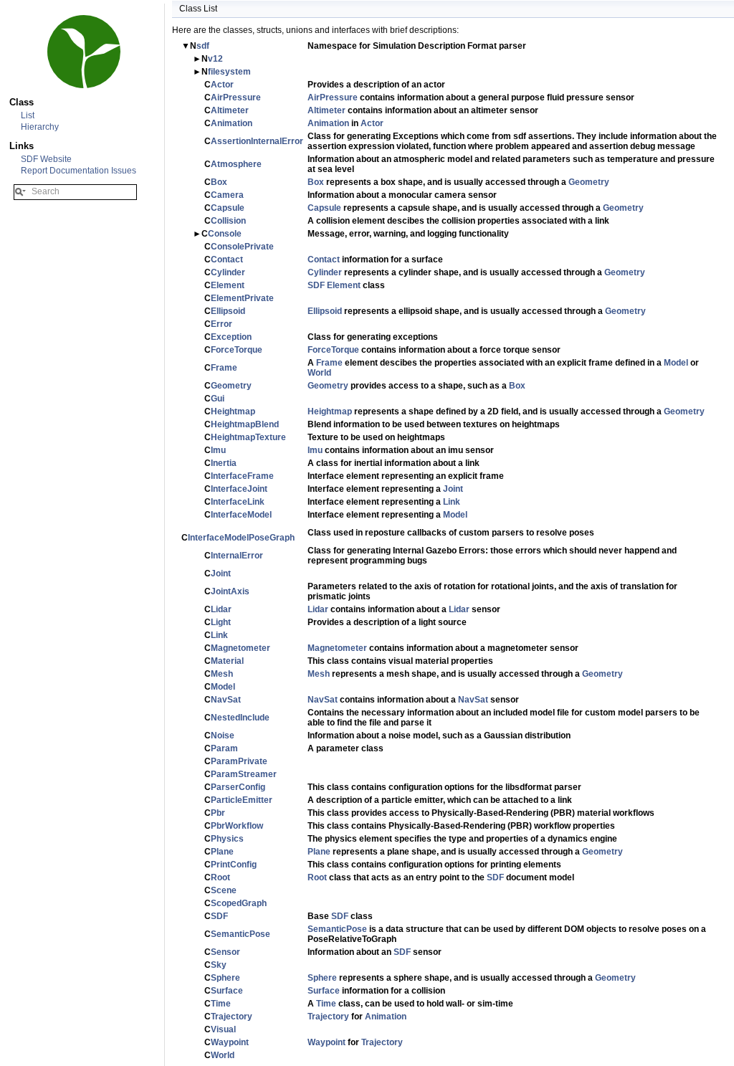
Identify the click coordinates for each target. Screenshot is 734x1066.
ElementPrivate (242, 298)
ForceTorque (236, 350)
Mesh (222, 674)
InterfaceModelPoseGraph (241, 538)
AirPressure (236, 97)
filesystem (229, 72)
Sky (219, 965)
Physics (227, 839)
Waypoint (230, 1042)
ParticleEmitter (241, 800)
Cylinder (228, 272)
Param (224, 748)
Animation (231, 123)
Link (451, 502)
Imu (218, 450)
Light (221, 622)
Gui (217, 399)
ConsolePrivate (242, 247)
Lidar (221, 609)
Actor (222, 85)
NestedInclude (240, 718)
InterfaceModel (241, 515)
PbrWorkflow (237, 826)
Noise (222, 736)
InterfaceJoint (239, 489)
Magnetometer (240, 648)
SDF (316, 285)
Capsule (227, 208)
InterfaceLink (237, 502)
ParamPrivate (239, 761)
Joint (453, 489)
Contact (227, 259)
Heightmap (233, 411)
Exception (231, 337)
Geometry (588, 182)
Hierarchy (40, 127)
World (319, 373)
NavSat (226, 700)
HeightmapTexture (248, 437)
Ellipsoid (228, 311)
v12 (215, 59)
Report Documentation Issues (78, 171)
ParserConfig (238, 787)
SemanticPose (240, 934)
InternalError (237, 556)
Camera (227, 195)
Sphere (225, 978)
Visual (223, 1029)
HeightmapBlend (245, 424)
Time (221, 1004)
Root (220, 877)
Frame (224, 368)
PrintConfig (234, 865)
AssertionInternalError (257, 141)
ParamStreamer (244, 774)
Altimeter (230, 110)
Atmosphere (236, 164)
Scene (224, 890)
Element (227, 285)
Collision (228, 221)
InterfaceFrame (242, 476)
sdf (202, 46)
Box (219, 182)
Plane (222, 852)
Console (225, 234)
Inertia (224, 463)
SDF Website (46, 159)
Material (227, 661)
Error (221, 324)
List (27, 115)
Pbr (218, 813)
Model (676, 363)
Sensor (225, 952)
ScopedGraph (239, 903)
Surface (227, 991)
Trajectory (231, 1017)
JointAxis (230, 591)
